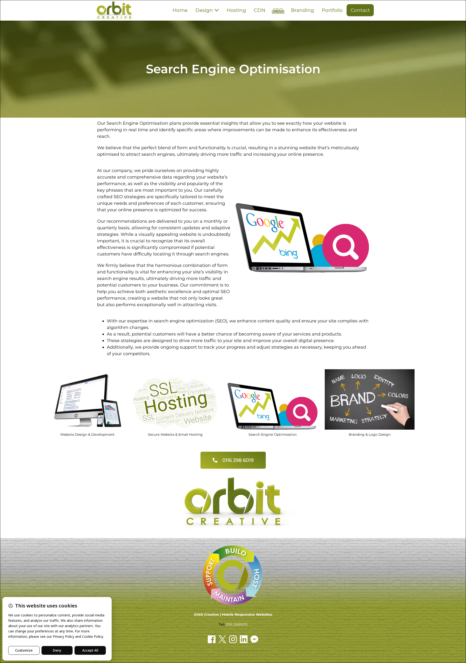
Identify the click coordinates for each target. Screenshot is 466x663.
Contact (360, 10)
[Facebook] (212, 639)
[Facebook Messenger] (254, 639)
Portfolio (332, 10)
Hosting (236, 10)
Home (180, 10)
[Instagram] (233, 639)
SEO (278, 10)
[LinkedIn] (244, 639)
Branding (302, 10)
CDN (259, 10)
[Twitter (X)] (222, 639)
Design (204, 10)
